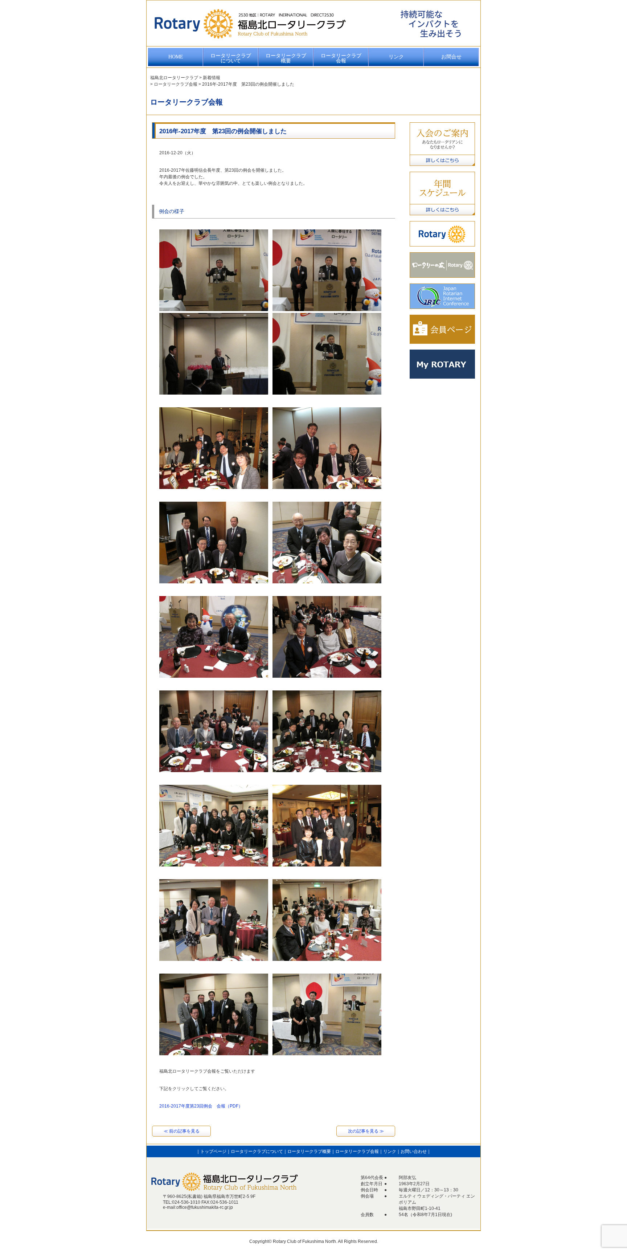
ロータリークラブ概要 (286, 58)
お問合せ (451, 57)
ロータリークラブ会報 (341, 58)
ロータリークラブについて (230, 58)
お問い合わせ (414, 1151)
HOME (175, 57)
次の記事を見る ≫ (366, 1131)
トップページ (213, 1151)
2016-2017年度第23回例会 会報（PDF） (201, 1106)
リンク (396, 57)
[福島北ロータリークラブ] (249, 41)
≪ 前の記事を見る (182, 1131)
